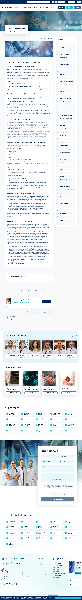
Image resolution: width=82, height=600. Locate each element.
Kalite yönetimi (40, 576)
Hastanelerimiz (24, 564)
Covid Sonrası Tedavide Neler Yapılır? (16, 89)
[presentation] (72, 336)
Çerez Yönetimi (56, 577)
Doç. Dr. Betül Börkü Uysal (22, 356)
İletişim (22, 582)
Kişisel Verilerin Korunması (58, 567)
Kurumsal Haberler (24, 580)
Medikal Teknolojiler (25, 576)
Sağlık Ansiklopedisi (16, 31)
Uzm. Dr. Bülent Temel (71, 355)
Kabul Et (74, 598)
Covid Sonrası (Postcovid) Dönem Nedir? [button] (17, 276)
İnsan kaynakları (40, 562)
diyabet (17, 206)
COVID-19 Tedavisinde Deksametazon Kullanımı (13, 388)
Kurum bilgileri (40, 570)
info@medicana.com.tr (9, 579)
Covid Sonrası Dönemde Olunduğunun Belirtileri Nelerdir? (20, 86)
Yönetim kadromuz (41, 568)
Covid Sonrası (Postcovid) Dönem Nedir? (17, 83)
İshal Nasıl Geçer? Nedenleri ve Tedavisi (30, 388)
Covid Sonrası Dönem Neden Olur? (15, 85)
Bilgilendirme (65, 485)
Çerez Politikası (44, 598)
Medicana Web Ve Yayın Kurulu (59, 573)
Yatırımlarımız (39, 566)
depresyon (18, 180)
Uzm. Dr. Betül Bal (10, 355)
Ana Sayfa (10, 31)
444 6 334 (6, 576)
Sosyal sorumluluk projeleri (42, 574)
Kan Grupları (46, 388)
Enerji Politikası (40, 582)
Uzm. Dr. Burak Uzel (35, 355)
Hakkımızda (23, 562)
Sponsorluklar (39, 580)
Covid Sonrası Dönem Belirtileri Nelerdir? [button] (17, 280)
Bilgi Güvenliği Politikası (57, 565)
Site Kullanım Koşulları (57, 563)
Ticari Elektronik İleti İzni (57, 575)
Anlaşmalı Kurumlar (25, 568)
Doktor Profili (46, 301)
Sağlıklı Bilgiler (23, 574)
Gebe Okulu (39, 578)
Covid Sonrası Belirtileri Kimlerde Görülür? (17, 88)
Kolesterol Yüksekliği (67, 388)
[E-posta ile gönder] (27, 38)
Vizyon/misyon (40, 564)
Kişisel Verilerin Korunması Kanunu (51, 485)
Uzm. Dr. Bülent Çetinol (46, 356)
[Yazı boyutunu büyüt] (31, 38)
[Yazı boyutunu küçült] (34, 38)
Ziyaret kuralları (40, 572)
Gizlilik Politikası (56, 571)
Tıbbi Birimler (23, 566)
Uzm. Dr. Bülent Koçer (59, 349)
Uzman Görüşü (24, 578)
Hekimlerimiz (23, 570)
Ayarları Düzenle (61, 598)
